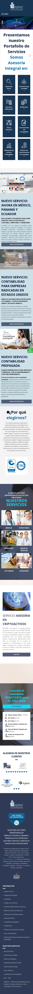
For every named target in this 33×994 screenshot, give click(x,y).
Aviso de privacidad (10, 933)
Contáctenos (8, 926)
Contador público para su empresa (15, 907)
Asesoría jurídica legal (10, 967)
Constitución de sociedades (12, 974)
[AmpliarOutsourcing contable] (24, 84)
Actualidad (7, 899)
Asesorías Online (9, 918)
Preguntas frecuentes (10, 895)
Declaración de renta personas (13, 914)
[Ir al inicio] (16, 5)
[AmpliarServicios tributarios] (9, 105)
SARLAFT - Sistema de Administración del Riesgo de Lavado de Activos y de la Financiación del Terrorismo (17, 984)
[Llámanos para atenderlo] (16, 876)
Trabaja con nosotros (10, 903)
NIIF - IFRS (7, 978)
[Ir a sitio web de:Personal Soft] (24, 783)
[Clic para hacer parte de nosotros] (16, 819)
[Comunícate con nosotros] (29, 350)
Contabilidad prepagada (11, 922)
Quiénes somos (9, 891)
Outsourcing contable (10, 955)
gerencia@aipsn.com (9, 859)
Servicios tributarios (10, 959)
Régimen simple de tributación (13, 910)
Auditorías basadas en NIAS (12, 963)
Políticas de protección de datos (14, 930)
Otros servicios (8, 970)
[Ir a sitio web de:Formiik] (24, 766)
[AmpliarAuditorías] (24, 105)
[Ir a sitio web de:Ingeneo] (8, 783)
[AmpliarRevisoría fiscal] (9, 84)
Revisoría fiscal (8, 951)
